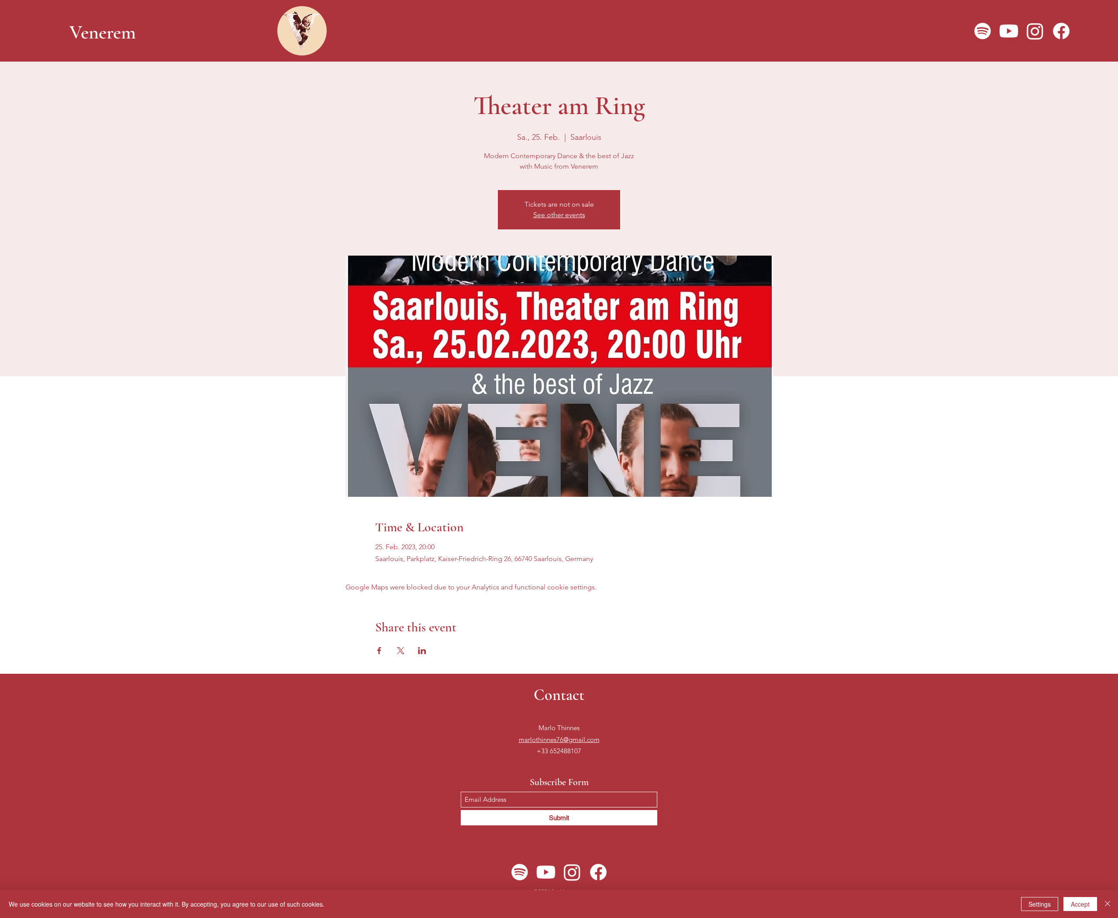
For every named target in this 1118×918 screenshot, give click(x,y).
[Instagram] (1035, 31)
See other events (559, 215)
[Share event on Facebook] (379, 650)
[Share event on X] (401, 650)
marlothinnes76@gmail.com (559, 739)
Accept (1080, 904)
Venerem (102, 32)
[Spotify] (983, 31)
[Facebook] (1061, 31)
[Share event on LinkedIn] (422, 650)
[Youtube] (1009, 31)
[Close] (1107, 904)
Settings (1039, 904)
